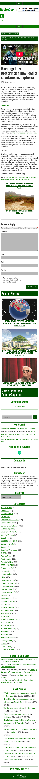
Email (2, 262)
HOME (2, 20)
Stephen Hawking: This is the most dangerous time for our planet (19, 185)
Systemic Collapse (8, 629)
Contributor (10, 696)
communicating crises (14, 177)
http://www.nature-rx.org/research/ (24, 133)
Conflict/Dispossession (10, 520)
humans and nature (16, 179)
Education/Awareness (9, 550)
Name (2, 254)
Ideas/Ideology (6, 574)
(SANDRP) (33, 431)
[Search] (35, 417)
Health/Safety (6, 571)
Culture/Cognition (12, 33)
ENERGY (4, 553)
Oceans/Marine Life (8, 592)
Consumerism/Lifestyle (9, 526)
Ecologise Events (7, 544)
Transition (4, 635)
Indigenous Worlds (8, 580)
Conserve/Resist (7, 523)
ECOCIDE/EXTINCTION (9, 541)
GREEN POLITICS (7, 565)
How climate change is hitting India (19, 211)
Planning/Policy (7, 598)
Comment (4, 231)
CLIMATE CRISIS (7, 514)
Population (5, 604)
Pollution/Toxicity (7, 601)
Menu (19, 3)
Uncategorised (6, 641)
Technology (5, 632)
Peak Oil (4, 595)
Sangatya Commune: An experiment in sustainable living (19, 671)
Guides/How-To (7, 568)
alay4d (3, 659)
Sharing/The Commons (9, 619)
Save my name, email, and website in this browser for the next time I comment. (12, 280)
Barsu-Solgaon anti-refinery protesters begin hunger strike (18, 428)
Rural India (5, 616)
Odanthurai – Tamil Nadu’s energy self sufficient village (17, 681)
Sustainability (6, 626)
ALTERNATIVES (6, 508)
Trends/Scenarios (7, 638)
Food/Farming (6, 559)
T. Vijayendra (19, 723)
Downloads (5, 538)
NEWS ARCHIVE (7, 589)
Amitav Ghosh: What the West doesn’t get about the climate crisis (19, 384)
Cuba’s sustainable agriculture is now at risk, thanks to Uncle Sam (19, 660)
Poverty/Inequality (8, 607)
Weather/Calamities (8, 650)
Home (3, 33)
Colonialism (5, 517)
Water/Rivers (6, 647)
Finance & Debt (6, 556)
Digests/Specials (7, 535)
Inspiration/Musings (8, 583)
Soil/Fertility (5, 622)
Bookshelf (5, 511)
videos (26, 179)
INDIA (3, 577)
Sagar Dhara (17, 741)
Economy (4, 547)
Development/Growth (9, 532)
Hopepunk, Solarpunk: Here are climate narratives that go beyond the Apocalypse (19, 353)
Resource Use (6, 613)
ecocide (25, 177)
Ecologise (15, 759)
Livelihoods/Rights (8, 586)
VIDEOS (4, 644)
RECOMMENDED (7, 610)
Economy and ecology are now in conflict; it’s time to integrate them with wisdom (19, 323)
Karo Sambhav (6, 680)
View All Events (19, 407)
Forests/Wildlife (7, 562)
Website (3, 270)
